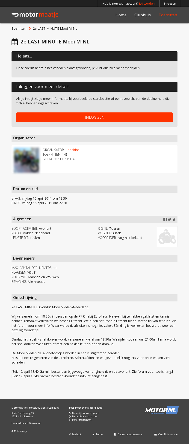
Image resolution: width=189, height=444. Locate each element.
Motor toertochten (81, 419)
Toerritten (168, 14)
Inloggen (170, 3)
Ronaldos (72, 150)
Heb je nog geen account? (129, 3)
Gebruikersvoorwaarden (129, 434)
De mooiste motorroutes (84, 416)
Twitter (98, 434)
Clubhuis (142, 14)
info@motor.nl (33, 423)
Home (121, 14)
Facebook (76, 434)
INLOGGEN (94, 117)
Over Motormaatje (167, 434)
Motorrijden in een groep (85, 413)
